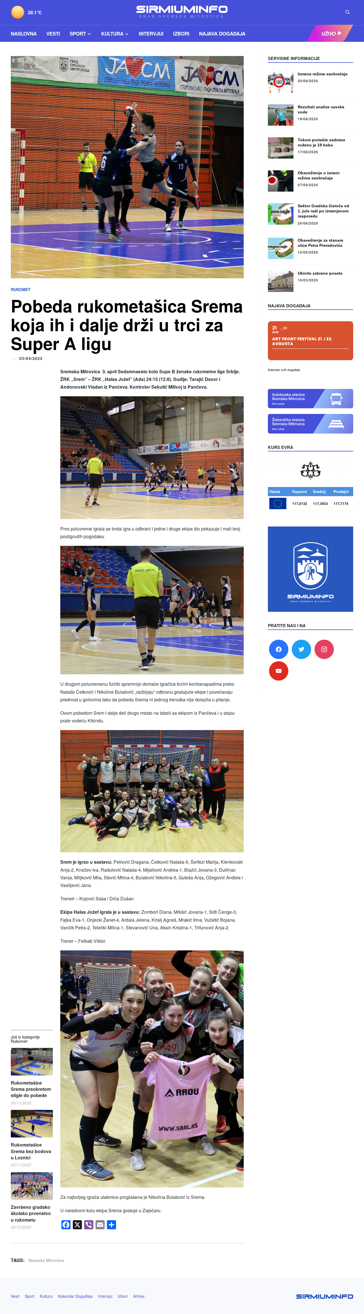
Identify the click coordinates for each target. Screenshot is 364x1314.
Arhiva (138, 1296)
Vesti (53, 33)
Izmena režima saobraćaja (323, 74)
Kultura (112, 33)
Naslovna (24, 33)
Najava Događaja (222, 33)
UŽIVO (328, 33)
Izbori (181, 33)
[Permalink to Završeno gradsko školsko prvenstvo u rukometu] (32, 1186)
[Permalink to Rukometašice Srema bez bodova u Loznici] (32, 1123)
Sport (78, 33)
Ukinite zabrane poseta (320, 273)
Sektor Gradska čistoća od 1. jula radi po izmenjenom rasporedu (323, 211)
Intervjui (151, 33)
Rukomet (21, 289)
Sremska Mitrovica (46, 1260)
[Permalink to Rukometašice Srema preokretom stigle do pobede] (32, 1061)
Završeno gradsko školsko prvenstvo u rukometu (31, 1213)
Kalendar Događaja (75, 1296)
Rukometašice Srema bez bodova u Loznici (31, 1151)
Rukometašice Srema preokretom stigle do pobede (31, 1089)
